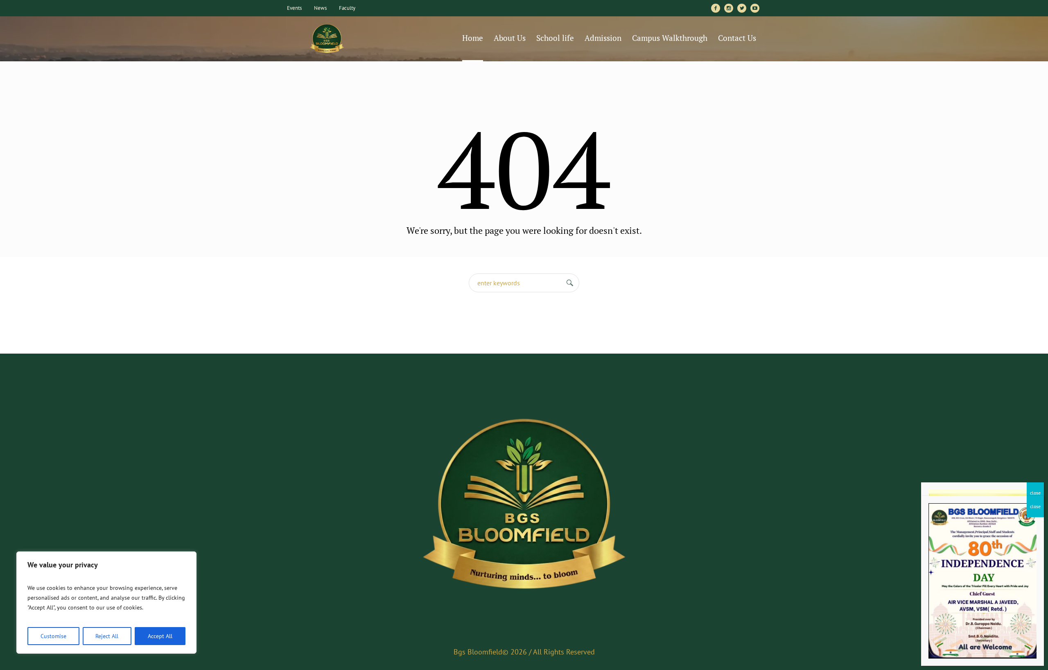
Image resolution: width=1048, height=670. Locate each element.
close (1035, 493)
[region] (106, 602)
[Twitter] (741, 8)
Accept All (160, 636)
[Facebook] (715, 8)
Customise (53, 636)
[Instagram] (728, 8)
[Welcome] (524, 506)
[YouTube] (754, 8)
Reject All (106, 636)
